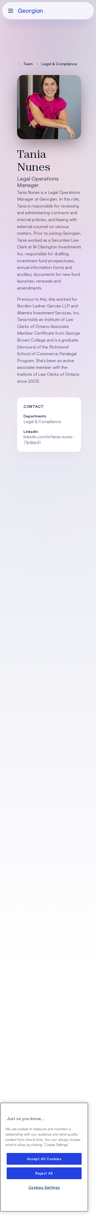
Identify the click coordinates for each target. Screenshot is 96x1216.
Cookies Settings (44, 1187)
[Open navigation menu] (10, 10)
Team (28, 63)
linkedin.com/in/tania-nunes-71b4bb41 (48, 439)
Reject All (44, 1173)
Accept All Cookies (44, 1159)
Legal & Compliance (59, 63)
